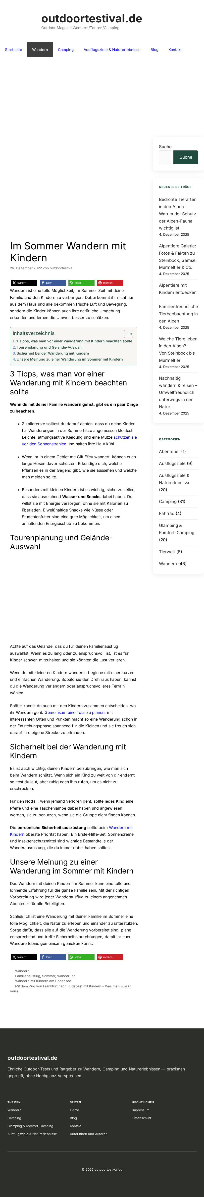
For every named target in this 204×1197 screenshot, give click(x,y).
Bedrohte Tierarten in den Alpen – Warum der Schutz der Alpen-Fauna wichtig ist (178, 214)
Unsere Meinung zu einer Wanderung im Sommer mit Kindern (70, 359)
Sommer (48, 976)
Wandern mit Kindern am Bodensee (43, 981)
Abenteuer (169, 451)
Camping (66, 49)
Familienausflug (27, 976)
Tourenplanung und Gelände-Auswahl (50, 347)
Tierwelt (167, 551)
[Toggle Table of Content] (126, 334)
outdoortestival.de (91, 18)
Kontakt (175, 49)
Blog (154, 49)
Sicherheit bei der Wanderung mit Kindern (53, 353)
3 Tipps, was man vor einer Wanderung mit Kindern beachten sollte (74, 341)
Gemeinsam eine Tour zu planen (74, 712)
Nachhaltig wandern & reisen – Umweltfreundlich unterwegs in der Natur (178, 393)
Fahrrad (166, 513)
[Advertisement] (102, 94)
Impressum (140, 1110)
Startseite (13, 49)
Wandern (40, 49)
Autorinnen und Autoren (88, 1134)
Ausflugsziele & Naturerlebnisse (112, 49)
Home (74, 1110)
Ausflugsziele (172, 463)
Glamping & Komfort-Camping (30, 1126)
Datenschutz (142, 1118)
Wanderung (66, 976)
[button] (24, 283)
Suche (165, 146)
